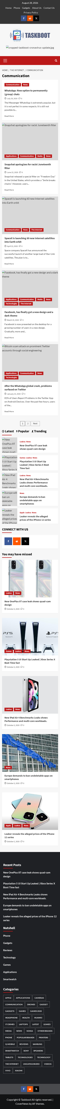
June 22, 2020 (12, 172)
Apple (22, 512)
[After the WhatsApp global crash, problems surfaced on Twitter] (30, 363)
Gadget (44, 1004)
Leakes (22, 442)
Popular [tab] (23, 431)
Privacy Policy (31, 12)
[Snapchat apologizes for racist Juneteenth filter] (30, 141)
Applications (11, 156)
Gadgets (26, 7)
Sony (26, 1051)
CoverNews (22, 1103)
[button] (5, 60)
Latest (35, 1024)
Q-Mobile (10, 1044)
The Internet (36, 229)
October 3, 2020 (13, 609)
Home (8, 7)
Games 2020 (36, 1011)
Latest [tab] (9, 431)
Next (35, 423)
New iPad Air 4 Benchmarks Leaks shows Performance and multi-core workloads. (34, 483)
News (25, 84)
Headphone (11, 1017)
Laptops (23, 1024)
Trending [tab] (40, 431)
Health (26, 1017)
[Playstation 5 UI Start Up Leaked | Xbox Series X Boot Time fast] (9, 467)
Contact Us (49, 7)
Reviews (7, 950)
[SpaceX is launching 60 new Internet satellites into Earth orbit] (30, 215)
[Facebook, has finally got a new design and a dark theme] (30, 289)
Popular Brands (25, 1037)
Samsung (37, 1044)
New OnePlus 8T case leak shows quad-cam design (33, 447)
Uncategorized (31, 1064)
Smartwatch (9, 979)
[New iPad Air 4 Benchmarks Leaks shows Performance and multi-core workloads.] (30, 695)
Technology (9, 957)
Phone (17, 7)
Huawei (38, 1017)
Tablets (9, 1057)
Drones (31, 1004)
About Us (36, 7)
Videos (47, 1064)
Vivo (7, 1070)
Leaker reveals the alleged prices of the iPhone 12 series (35, 518)
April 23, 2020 (12, 246)
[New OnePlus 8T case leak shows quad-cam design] (9, 447)
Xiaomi (18, 1070)
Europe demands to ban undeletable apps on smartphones (32, 500)
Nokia (30, 1031)
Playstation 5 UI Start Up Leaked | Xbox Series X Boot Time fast (34, 465)
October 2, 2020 (13, 841)
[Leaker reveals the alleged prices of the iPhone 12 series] (9, 518)
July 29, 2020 (12, 98)
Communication (13, 84)
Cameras (39, 998)
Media (39, 156)
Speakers (38, 1051)
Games (22, 458)
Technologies (11, 303)
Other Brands (45, 1031)
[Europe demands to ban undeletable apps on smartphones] (30, 753)
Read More (9, 116)
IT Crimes (9, 1024)
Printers (43, 1037)
